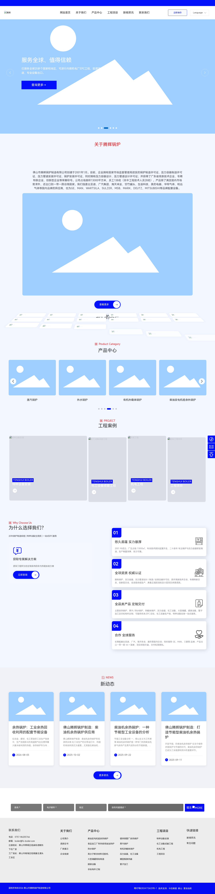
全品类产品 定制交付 (130, 604)
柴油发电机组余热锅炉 (132, 399)
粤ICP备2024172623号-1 (145, 888)
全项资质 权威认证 (128, 573)
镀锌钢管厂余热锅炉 (183, 399)
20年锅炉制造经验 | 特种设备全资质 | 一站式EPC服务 (33, 536)
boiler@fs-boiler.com (25, 841)
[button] (98, 128)
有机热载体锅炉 (82, 399)
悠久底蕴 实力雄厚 (128, 542)
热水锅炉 (32, 399)
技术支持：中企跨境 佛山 (170, 888)
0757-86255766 (22, 837)
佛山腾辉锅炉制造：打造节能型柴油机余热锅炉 (182, 732)
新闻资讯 (191, 838)
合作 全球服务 (125, 635)
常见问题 (191, 843)
